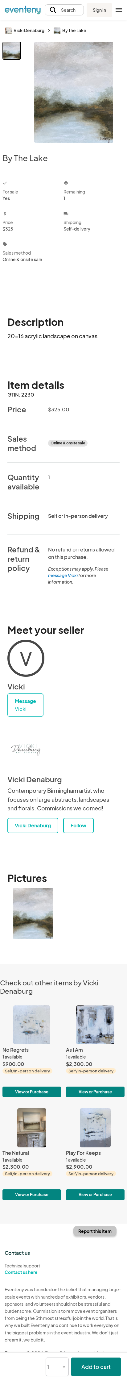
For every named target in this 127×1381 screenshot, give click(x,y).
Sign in (99, 10)
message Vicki (63, 575)
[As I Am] (95, 1051)
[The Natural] (31, 1154)
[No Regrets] (31, 1051)
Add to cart (96, 1366)
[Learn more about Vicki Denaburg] (25, 749)
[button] (64, 10)
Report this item (95, 1231)
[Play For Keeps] (95, 1154)
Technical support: (23, 1269)
